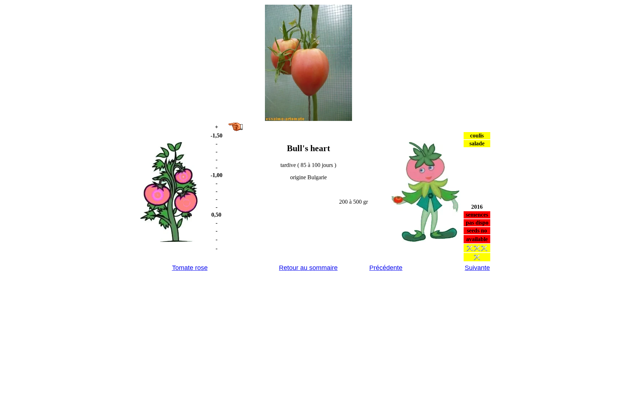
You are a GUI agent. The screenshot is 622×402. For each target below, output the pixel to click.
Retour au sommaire (308, 267)
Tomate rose (190, 267)
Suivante (477, 267)
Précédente (385, 267)
